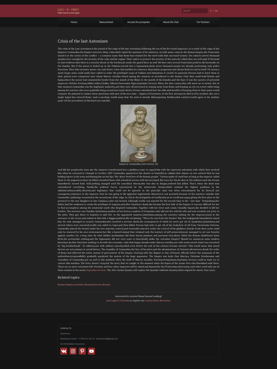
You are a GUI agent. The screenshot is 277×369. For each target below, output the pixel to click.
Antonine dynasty (83, 284)
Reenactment (106, 22)
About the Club (171, 22)
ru (210, 10)
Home (74, 22)
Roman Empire (65, 284)
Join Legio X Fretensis (117, 300)
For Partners (203, 22)
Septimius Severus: (96, 270)
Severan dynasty (101, 284)
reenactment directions (157, 300)
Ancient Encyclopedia (138, 22)
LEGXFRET (68, 10)
